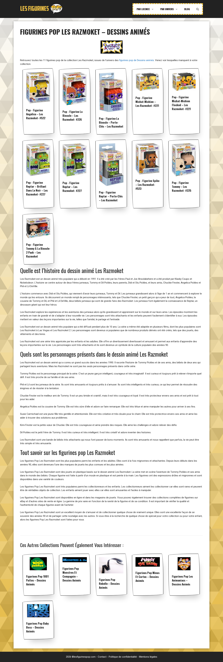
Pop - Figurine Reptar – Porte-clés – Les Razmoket (111, 196)
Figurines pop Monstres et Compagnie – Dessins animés (72, 574)
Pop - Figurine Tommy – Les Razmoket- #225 (181, 187)
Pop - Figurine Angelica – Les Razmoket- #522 (35, 114)
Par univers (167, 9)
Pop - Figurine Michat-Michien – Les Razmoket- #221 (147, 102)
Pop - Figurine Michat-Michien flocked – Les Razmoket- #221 (181, 103)
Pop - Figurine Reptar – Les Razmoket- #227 (72, 187)
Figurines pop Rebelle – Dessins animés (109, 583)
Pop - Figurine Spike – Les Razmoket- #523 (147, 185)
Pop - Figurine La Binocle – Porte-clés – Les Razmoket (111, 122)
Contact (102, 656)
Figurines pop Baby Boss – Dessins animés (37, 627)
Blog (187, 9)
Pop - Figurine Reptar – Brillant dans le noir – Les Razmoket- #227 (37, 188)
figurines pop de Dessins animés (136, 60)
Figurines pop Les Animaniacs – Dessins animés (182, 580)
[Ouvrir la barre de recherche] (197, 9)
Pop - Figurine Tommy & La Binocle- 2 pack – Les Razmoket (38, 250)
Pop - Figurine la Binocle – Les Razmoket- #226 (72, 115)
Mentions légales (148, 656)
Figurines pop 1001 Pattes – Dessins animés (37, 580)
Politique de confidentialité (123, 656)
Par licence (143, 9)
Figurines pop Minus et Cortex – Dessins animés (147, 577)
